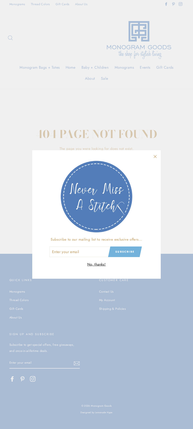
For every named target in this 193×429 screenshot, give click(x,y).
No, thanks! (96, 264)
